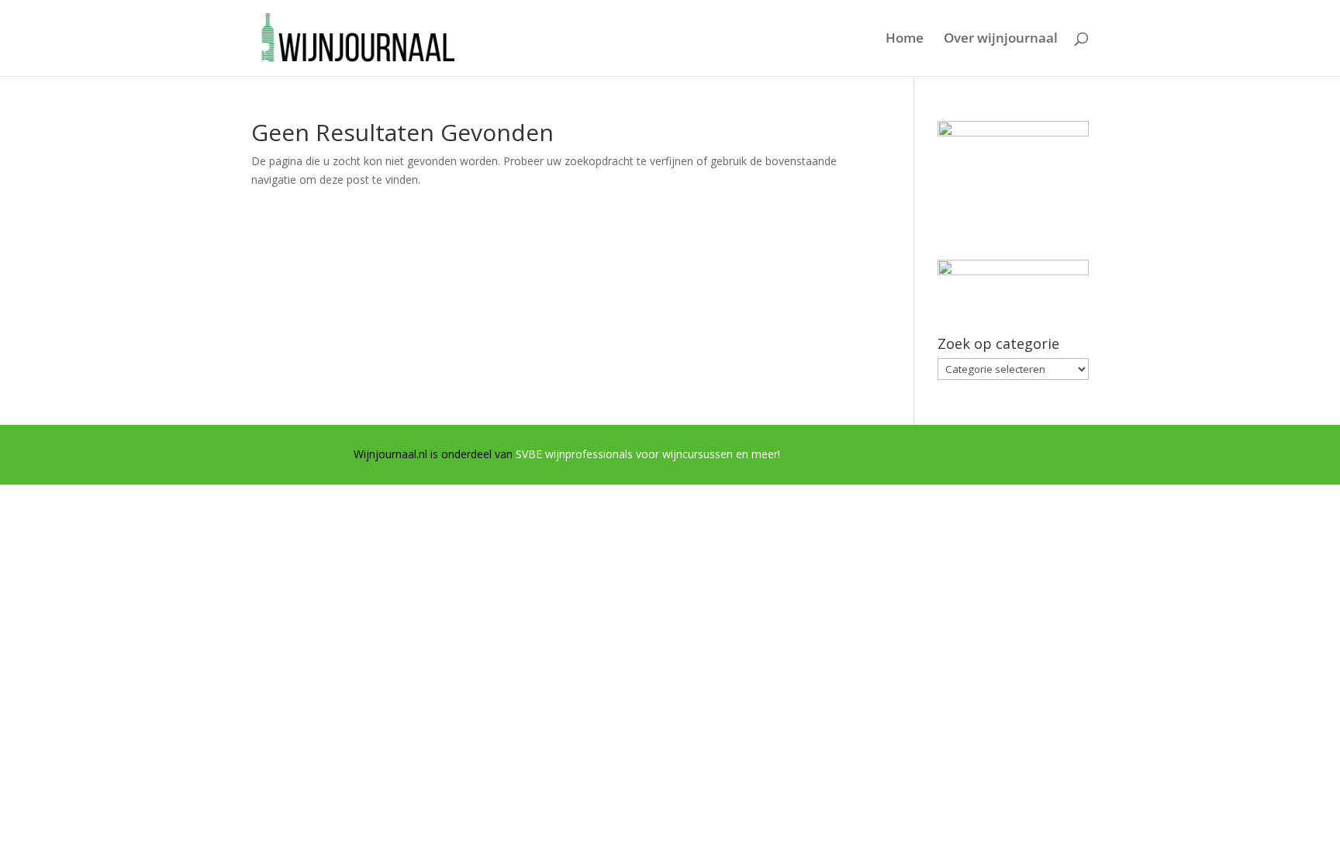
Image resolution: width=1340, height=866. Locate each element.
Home (905, 40)
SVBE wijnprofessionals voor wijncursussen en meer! (648, 454)
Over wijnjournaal (1001, 40)
